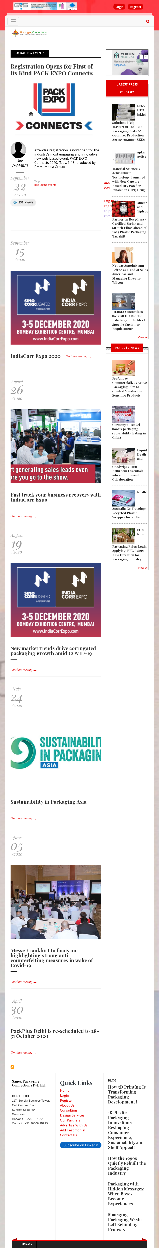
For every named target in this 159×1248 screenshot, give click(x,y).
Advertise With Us (74, 1125)
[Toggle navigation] (13, 21)
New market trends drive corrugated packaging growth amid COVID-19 (53, 650)
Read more (107, 187)
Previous (70, 9)
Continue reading (76, 356)
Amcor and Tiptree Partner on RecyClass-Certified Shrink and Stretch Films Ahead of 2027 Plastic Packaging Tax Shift (130, 219)
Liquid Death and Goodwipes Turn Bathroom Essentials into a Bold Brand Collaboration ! (129, 464)
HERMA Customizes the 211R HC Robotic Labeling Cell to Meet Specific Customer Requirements (128, 320)
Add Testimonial (72, 1130)
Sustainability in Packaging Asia (49, 801)
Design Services (72, 1115)
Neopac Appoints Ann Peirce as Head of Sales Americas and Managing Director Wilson (130, 274)
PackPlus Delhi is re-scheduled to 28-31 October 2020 (55, 1033)
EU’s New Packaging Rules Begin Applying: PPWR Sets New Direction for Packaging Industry (129, 544)
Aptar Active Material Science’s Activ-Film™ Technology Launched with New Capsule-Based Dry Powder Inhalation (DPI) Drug (129, 171)
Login (119, 7)
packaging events (45, 185)
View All (143, 337)
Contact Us (68, 1135)
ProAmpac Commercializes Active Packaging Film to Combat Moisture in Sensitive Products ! (129, 386)
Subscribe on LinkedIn (81, 1145)
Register (135, 7)
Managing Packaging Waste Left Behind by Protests (125, 1222)
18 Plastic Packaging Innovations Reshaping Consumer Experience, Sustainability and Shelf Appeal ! (126, 1130)
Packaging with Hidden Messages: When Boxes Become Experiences (126, 1193)
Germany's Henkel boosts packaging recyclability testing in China (129, 431)
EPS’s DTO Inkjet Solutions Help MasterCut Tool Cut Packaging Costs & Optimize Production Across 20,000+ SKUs (129, 123)
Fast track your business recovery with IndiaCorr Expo (56, 497)
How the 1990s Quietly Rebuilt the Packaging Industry (127, 1165)
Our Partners (70, 1120)
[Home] (30, 32)
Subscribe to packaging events (12, 1067)
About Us (67, 1105)
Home (64, 1090)
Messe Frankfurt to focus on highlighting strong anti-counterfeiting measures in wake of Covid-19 (52, 957)
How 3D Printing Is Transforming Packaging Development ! (127, 1094)
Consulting (68, 1110)
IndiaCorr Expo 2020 (36, 355)
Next (75, 9)
